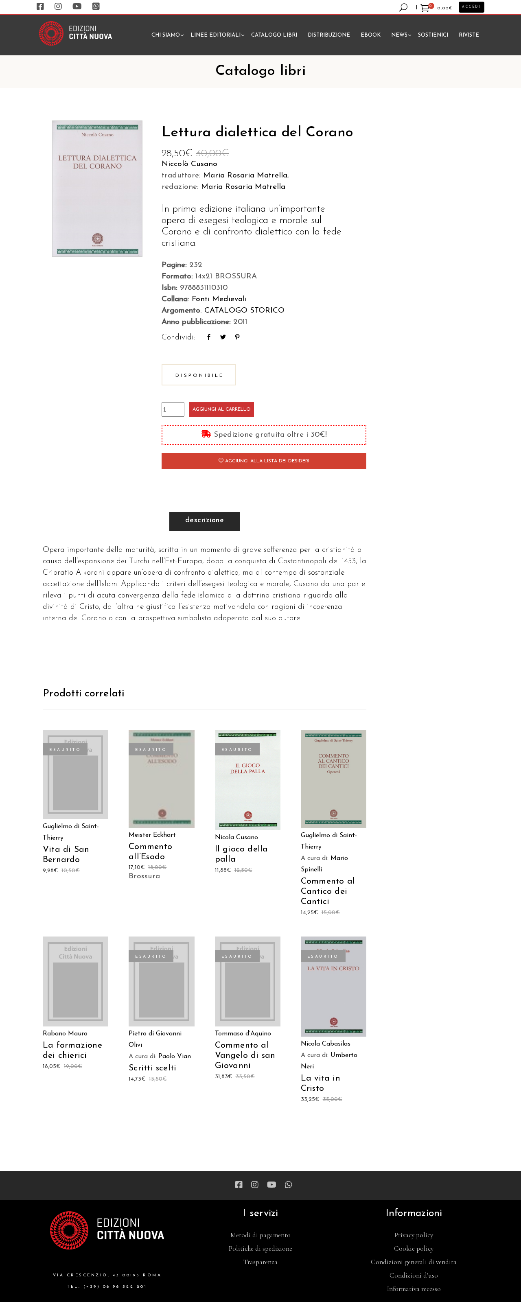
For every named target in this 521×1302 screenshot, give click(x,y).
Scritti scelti (152, 1068)
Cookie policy (413, 1248)
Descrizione (204, 520)
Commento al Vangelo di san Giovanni (245, 1055)
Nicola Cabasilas (325, 1044)
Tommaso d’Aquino (243, 1034)
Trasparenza (260, 1262)
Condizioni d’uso (414, 1275)
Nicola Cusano (236, 837)
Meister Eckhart (152, 835)
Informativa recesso (414, 1288)
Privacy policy (413, 1235)
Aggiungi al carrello (222, 409)
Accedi (471, 7)
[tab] (204, 521)
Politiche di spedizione (260, 1248)
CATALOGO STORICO (244, 311)
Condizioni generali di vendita (414, 1262)
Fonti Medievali (219, 299)
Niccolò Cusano (189, 164)
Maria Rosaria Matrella (245, 175)
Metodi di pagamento (260, 1235)
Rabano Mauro (65, 1034)
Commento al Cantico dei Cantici (328, 891)
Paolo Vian (174, 1056)
